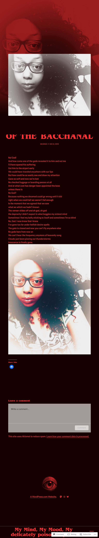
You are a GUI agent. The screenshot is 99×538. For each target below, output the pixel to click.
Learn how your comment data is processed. (68, 436)
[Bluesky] (68, 497)
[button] (49, 299)
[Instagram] (64, 497)
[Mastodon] (61, 497)
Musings (43, 144)
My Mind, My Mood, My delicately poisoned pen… (44, 532)
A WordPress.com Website (43, 497)
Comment (82, 428)
